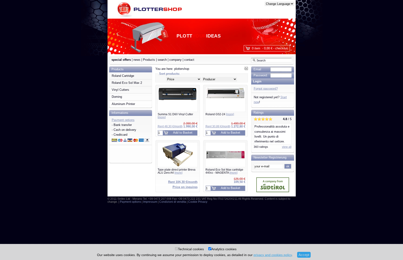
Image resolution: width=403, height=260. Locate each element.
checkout (281, 48)
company (175, 59)
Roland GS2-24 (219, 114)
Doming (117, 96)
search (162, 59)
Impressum (150, 201)
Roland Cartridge (123, 76)
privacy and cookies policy (273, 255)
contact (189, 59)
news (136, 59)
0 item (256, 48)
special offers (121, 59)
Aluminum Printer (123, 104)
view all (287, 146)
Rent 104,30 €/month (183, 182)
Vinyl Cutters (120, 89)
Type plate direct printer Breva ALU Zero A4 (176, 171)
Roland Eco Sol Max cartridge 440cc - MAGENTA (224, 171)
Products (149, 59)
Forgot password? (266, 88)
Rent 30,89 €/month (217, 126)
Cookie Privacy (197, 201)
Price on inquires (185, 187)
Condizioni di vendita (172, 201)
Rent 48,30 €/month (170, 126)
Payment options (123, 120)
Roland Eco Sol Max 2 (127, 82)
